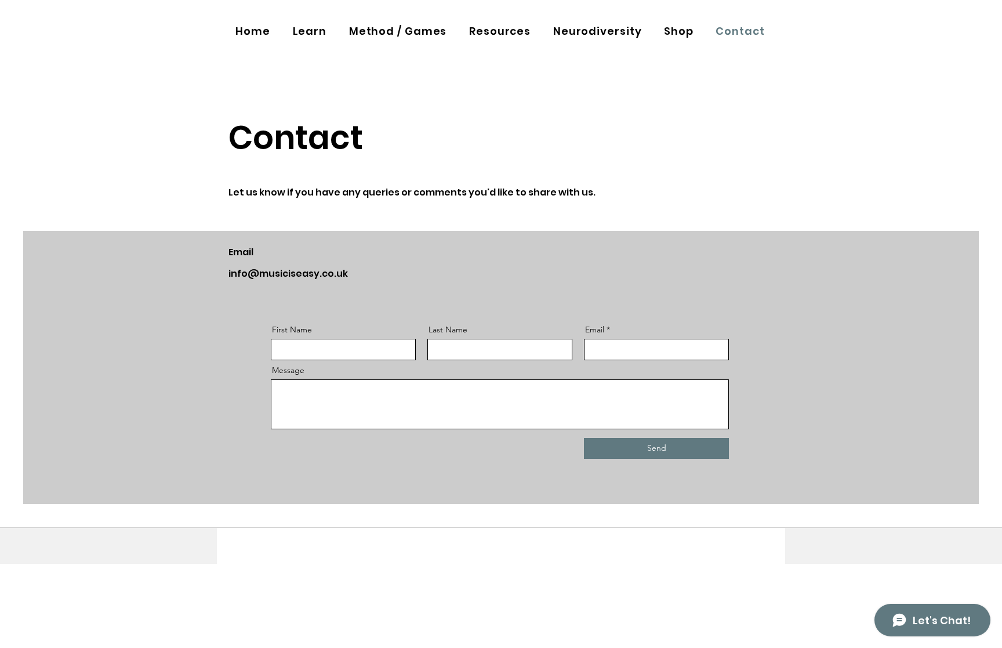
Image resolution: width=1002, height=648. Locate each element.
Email (594, 329)
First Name (292, 329)
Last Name (448, 329)
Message (288, 370)
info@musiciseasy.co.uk (288, 273)
